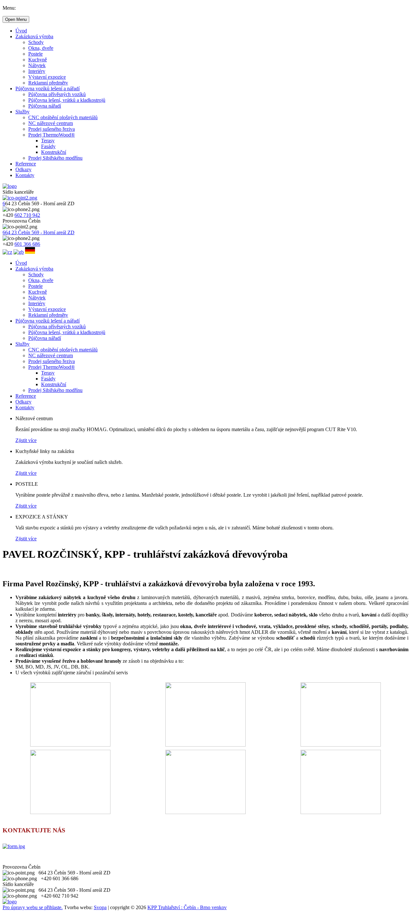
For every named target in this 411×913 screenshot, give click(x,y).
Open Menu (16, 19)
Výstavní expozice (47, 77)
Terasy (48, 140)
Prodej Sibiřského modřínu (55, 158)
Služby (22, 111)
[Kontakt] (14, 846)
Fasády (48, 146)
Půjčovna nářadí (44, 106)
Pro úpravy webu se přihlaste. (33, 907)
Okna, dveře (40, 48)
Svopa (100, 907)
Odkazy (23, 169)
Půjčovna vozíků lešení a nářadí (47, 88)
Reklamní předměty (48, 82)
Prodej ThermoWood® (51, 134)
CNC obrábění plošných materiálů (63, 117)
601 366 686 (27, 244)
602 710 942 (27, 215)
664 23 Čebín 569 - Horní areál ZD (38, 232)
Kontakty (24, 175)
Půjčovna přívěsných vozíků (57, 94)
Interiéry (36, 71)
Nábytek (37, 65)
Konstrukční (53, 152)
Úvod (21, 30)
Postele (35, 54)
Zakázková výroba (34, 36)
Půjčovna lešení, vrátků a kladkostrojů (66, 100)
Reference (25, 163)
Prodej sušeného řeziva (51, 129)
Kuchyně (37, 59)
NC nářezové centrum (50, 123)
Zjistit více (26, 440)
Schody (36, 42)
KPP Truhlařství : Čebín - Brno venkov (187, 907)
